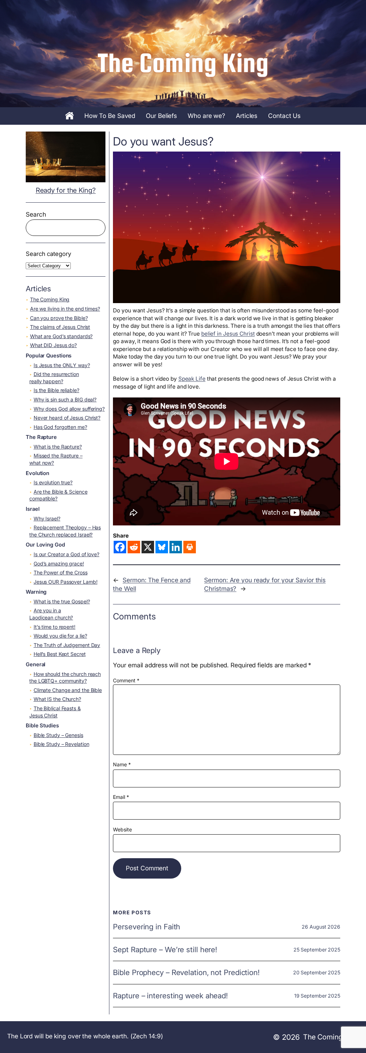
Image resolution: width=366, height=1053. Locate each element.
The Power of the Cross (61, 572)
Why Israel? (47, 518)
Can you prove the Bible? (59, 318)
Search (36, 214)
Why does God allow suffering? (69, 409)
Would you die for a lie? (60, 636)
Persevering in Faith (146, 927)
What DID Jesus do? (53, 345)
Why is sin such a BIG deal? (65, 399)
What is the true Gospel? (62, 601)
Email (121, 797)
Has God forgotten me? (60, 427)
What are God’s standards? (61, 336)
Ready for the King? (66, 190)
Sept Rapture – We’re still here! (165, 949)
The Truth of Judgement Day (67, 645)
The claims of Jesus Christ (60, 327)
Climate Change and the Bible (68, 690)
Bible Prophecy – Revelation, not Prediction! (186, 972)
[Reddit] (134, 547)
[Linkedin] (175, 547)
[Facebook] (120, 547)
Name (121, 764)
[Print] (189, 547)
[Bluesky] (161, 547)
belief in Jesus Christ (228, 333)
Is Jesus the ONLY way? (62, 365)
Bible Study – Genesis (58, 735)
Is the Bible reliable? (56, 390)
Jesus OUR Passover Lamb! (66, 582)
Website (122, 829)
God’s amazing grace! (59, 563)
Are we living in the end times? (65, 309)
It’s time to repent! (54, 627)
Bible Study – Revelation (61, 744)
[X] (148, 547)
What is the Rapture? (58, 447)
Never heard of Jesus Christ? (67, 418)
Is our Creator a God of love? (66, 554)
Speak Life (192, 378)
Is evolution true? (53, 482)
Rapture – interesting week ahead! (170, 996)
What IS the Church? (57, 699)
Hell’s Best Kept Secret (60, 654)
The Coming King (50, 299)
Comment (126, 680)
